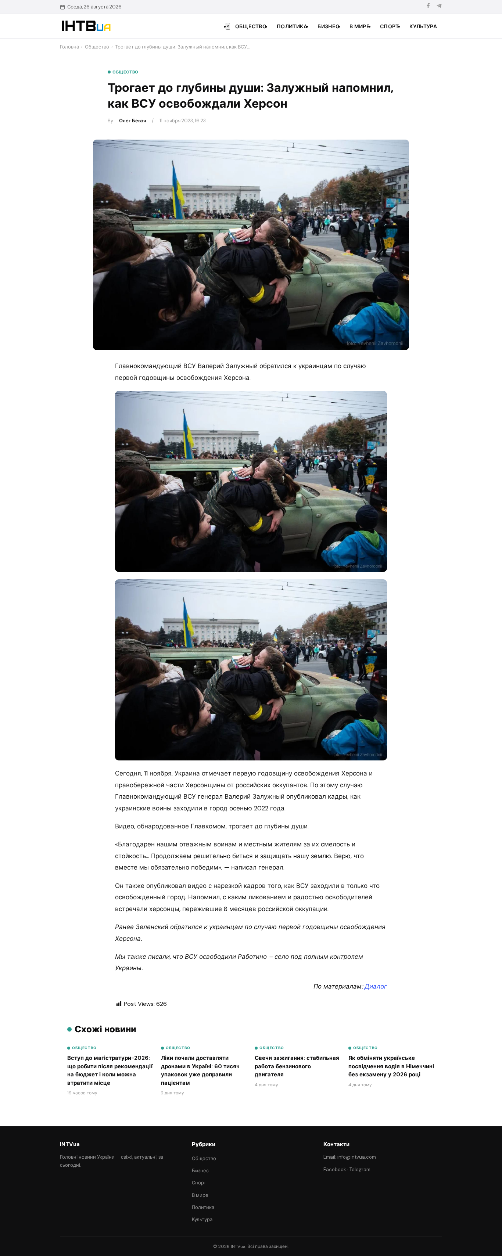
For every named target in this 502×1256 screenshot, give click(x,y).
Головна (69, 47)
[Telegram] (439, 7)
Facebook (334, 1169)
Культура (423, 26)
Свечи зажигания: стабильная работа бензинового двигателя (297, 1066)
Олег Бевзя (132, 121)
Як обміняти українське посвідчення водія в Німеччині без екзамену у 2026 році (391, 1066)
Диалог (376, 986)
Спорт (389, 26)
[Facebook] (428, 7)
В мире (359, 26)
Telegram (359, 1169)
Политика (292, 26)
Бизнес (328, 26)
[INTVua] (86, 26)
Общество (250, 26)
